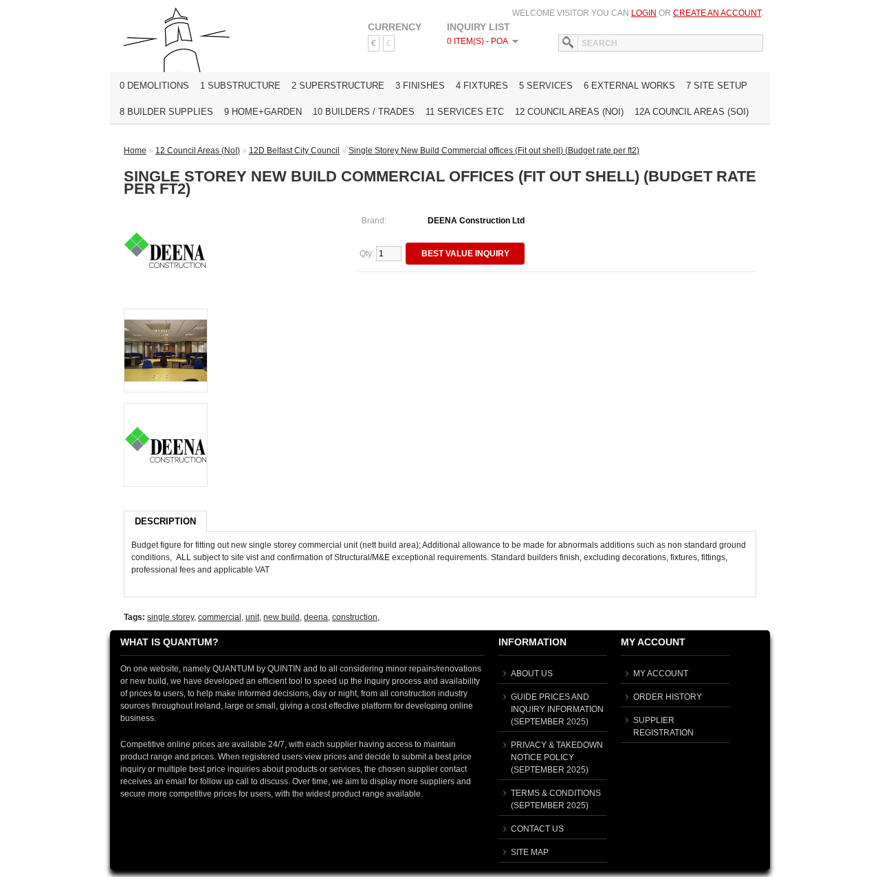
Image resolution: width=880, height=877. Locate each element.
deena (316, 617)
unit (252, 617)
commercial (219, 617)
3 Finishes (420, 85)
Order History (667, 697)
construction (354, 617)
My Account (660, 673)
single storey (170, 617)
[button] (465, 254)
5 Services (546, 85)
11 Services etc (465, 112)
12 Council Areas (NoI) (569, 112)
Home (135, 150)
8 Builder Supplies (166, 112)
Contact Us (537, 829)
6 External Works (629, 85)
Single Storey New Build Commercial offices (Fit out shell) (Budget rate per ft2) (494, 150)
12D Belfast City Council (294, 150)
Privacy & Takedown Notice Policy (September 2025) (557, 757)
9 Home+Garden (263, 112)
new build (281, 617)
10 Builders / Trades (364, 112)
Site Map (530, 852)
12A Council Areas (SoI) (692, 112)
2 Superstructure (338, 85)
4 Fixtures (482, 85)
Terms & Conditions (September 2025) (556, 799)
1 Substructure (240, 85)
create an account (717, 13)
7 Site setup (716, 85)
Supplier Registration (663, 726)
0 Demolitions (154, 85)
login (644, 13)
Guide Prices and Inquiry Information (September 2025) (557, 709)
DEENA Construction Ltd (476, 220)
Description (165, 521)
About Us (532, 673)
